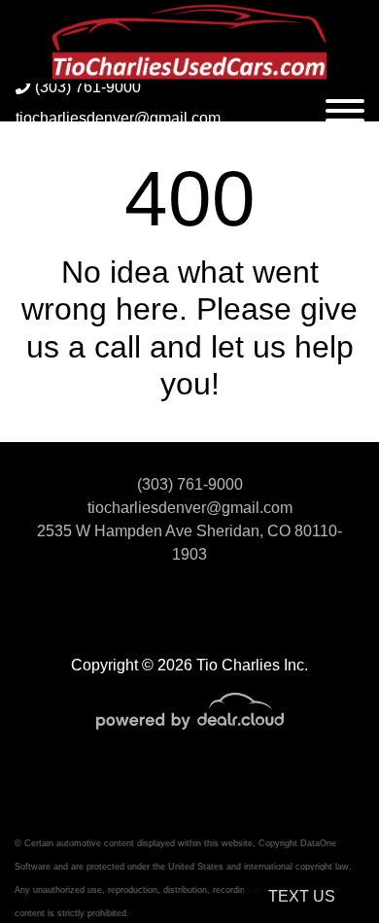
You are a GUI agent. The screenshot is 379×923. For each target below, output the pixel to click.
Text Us (301, 896)
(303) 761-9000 (86, 87)
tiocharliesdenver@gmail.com (118, 118)
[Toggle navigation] (345, 102)
